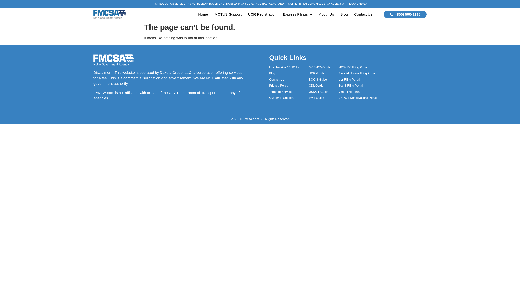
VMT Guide (316, 97)
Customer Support (281, 97)
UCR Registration (262, 14)
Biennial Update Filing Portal (356, 73)
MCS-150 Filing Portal (352, 67)
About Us (326, 14)
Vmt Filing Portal (349, 91)
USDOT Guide (318, 91)
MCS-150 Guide (319, 67)
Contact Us (363, 14)
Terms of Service (280, 91)
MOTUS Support (228, 14)
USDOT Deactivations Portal (357, 97)
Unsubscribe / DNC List (285, 67)
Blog (344, 14)
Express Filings (295, 14)
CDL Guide (316, 85)
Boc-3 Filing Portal (350, 85)
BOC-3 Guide (318, 79)
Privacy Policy (278, 85)
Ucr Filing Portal (349, 79)
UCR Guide (316, 73)
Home (203, 14)
